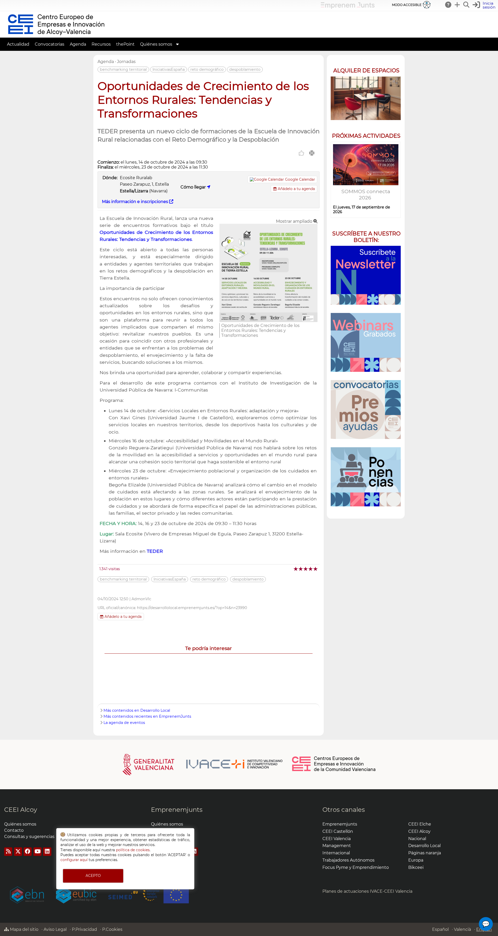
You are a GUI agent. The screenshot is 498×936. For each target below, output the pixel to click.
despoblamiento (244, 69)
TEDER (155, 551)
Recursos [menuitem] (101, 44)
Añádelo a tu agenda (296, 189)
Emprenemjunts (177, 809)
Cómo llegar (194, 187)
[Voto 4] (310, 569)
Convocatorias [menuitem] (49, 44)
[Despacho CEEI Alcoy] (366, 98)
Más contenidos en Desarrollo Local (136, 710)
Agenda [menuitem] (78, 44)
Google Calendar (300, 179)
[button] (485, 5)
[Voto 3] (305, 569)
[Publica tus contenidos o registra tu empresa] (457, 4)
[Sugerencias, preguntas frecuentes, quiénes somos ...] (448, 4)
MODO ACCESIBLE (406, 5)
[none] (268, 320)
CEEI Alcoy (20, 809)
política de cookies (133, 850)
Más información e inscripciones (135, 201)
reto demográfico (207, 69)
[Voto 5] (315, 569)
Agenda (106, 61)
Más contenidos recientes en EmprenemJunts (147, 716)
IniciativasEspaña (169, 69)
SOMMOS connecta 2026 (365, 194)
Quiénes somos (20, 824)
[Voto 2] (301, 569)
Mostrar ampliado (294, 221)
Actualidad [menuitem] (18, 44)
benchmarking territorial (123, 69)
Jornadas (126, 61)
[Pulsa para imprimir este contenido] (311, 153)
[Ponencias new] (366, 476)
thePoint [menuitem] (125, 44)
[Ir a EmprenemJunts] (348, 7)
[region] (366, 286)
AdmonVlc (141, 599)
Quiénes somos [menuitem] (156, 44)
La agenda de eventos (124, 722)
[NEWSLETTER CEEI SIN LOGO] (366, 275)
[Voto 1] (296, 569)
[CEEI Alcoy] (56, 35)
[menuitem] (177, 44)
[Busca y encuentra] (466, 4)
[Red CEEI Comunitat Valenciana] (334, 770)
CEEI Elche (419, 824)
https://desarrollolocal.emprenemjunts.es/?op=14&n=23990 (192, 607)
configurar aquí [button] (74, 860)
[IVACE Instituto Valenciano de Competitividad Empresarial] (202, 764)
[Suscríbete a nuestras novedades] (366, 409)
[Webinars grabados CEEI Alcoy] (366, 342)
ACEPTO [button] (93, 876)
